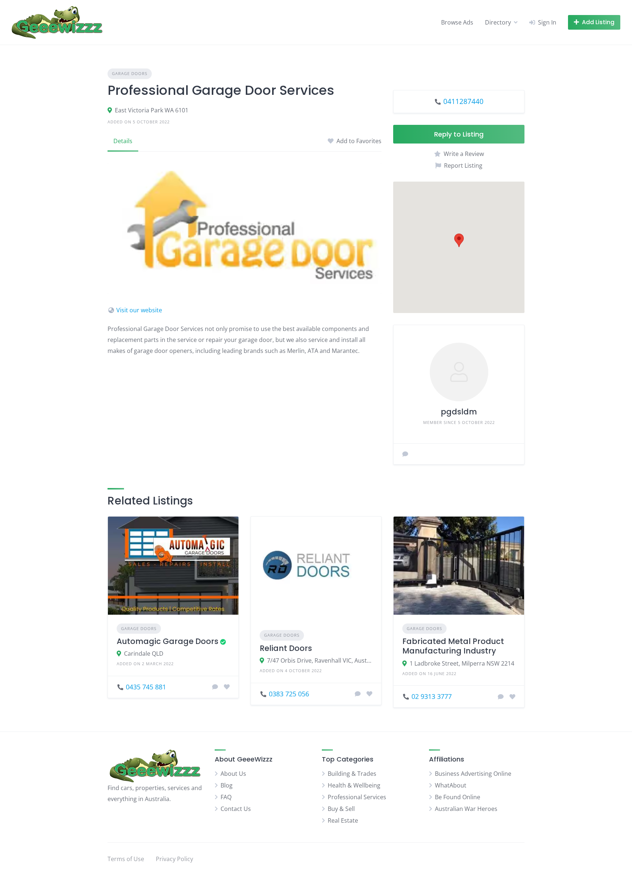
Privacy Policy (174, 859)
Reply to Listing (459, 134)
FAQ (226, 797)
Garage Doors (129, 73)
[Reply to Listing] (215, 686)
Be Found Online (457, 797)
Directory (498, 22)
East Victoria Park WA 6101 (151, 110)
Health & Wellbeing (354, 785)
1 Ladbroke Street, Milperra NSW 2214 (462, 663)
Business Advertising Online (473, 774)
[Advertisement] (244, 413)
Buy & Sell (341, 809)
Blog (227, 785)
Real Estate (343, 820)
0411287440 (463, 101)
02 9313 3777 (431, 696)
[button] (459, 240)
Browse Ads (457, 22)
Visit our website (139, 310)
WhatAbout (450, 785)
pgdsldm (459, 411)
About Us (233, 774)
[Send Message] (405, 454)
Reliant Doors (286, 648)
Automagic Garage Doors (167, 641)
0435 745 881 (146, 686)
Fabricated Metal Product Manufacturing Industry (453, 646)
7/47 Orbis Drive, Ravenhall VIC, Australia (320, 660)
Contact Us (236, 809)
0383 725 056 (289, 693)
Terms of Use (126, 859)
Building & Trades (352, 774)
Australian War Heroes (466, 809)
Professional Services (357, 797)
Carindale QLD (143, 653)
